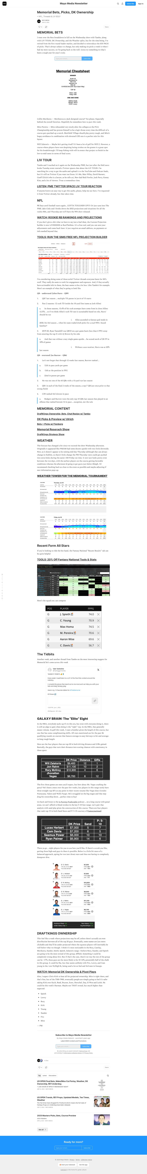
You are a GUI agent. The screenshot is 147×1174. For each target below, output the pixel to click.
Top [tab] (39, 1075)
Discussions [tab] (52, 1075)
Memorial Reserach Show (53, 429)
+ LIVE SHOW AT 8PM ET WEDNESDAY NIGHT (52, 1087)
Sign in (140, 4)
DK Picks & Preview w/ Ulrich (55, 419)
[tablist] (47, 1076)
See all (41, 1130)
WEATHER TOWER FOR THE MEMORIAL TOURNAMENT (72, 475)
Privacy (72, 1160)
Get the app (83, 1165)
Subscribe (130, 4)
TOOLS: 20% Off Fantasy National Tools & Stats (66, 559)
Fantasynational (94, 811)
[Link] (34, 32)
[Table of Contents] (2, 587)
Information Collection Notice (73, 1053)
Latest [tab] (45, 1075)
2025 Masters (42, 1118)
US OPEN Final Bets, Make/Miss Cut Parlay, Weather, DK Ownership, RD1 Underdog (62, 1082)
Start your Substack (68, 1165)
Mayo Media (45, 20)
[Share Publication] (122, 4)
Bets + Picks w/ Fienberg (50, 424)
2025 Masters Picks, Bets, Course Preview (56, 1115)
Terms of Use (83, 1051)
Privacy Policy (89, 1053)
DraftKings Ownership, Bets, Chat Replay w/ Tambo (63, 413)
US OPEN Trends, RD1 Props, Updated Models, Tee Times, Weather (63, 1098)
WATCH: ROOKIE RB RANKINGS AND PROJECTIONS (69, 217)
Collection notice (86, 1160)
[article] (73, 1086)
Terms (78, 1160)
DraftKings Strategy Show (50, 434)
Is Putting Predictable (68, 801)
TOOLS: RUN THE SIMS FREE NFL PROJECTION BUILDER (72, 237)
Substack (64, 1170)
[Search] (118, 4)
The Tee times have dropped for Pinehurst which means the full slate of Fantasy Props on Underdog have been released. (61, 1104)
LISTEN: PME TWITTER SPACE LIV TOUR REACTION (69, 186)
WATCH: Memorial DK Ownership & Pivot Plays (66, 971)
